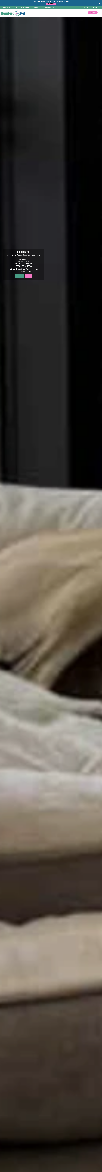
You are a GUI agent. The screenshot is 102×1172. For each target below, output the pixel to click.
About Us (20, 276)
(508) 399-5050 (24, 266)
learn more (51, 3)
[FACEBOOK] (84, 7)
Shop (28, 276)
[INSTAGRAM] (87, 7)
